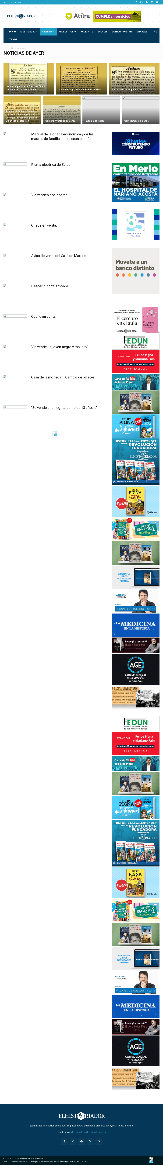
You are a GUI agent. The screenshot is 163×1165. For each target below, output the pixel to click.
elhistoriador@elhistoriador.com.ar (88, 1132)
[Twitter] (151, 2)
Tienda (13, 39)
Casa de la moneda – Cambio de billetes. (63, 377)
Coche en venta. (44, 317)
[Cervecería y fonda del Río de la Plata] (81, 79)
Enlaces (102, 31)
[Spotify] (146, 2)
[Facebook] (136, 2)
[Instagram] (141, 2)
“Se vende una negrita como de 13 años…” (64, 408)
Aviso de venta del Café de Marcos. (59, 256)
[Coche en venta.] (15, 326)
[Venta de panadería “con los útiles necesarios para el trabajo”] (29, 79)
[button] (155, 31)
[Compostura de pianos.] (140, 110)
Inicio (12, 31)
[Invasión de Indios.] (101, 110)
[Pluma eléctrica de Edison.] (15, 174)
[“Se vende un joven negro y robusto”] (15, 357)
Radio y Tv (87, 31)
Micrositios (66, 31)
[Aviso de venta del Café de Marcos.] (15, 266)
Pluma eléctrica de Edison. (52, 165)
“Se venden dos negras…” (51, 195)
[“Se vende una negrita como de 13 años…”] (15, 417)
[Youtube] (157, 2)
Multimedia (27, 31)
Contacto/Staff (122, 31)
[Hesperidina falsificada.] (15, 296)
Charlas (142, 31)
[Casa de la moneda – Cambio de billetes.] (15, 387)
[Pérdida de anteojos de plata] (134, 79)
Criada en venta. (44, 225)
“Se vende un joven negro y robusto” (59, 347)
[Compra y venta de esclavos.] (62, 110)
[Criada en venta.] (15, 235)
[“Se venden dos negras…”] (15, 205)
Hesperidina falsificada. (50, 286)
